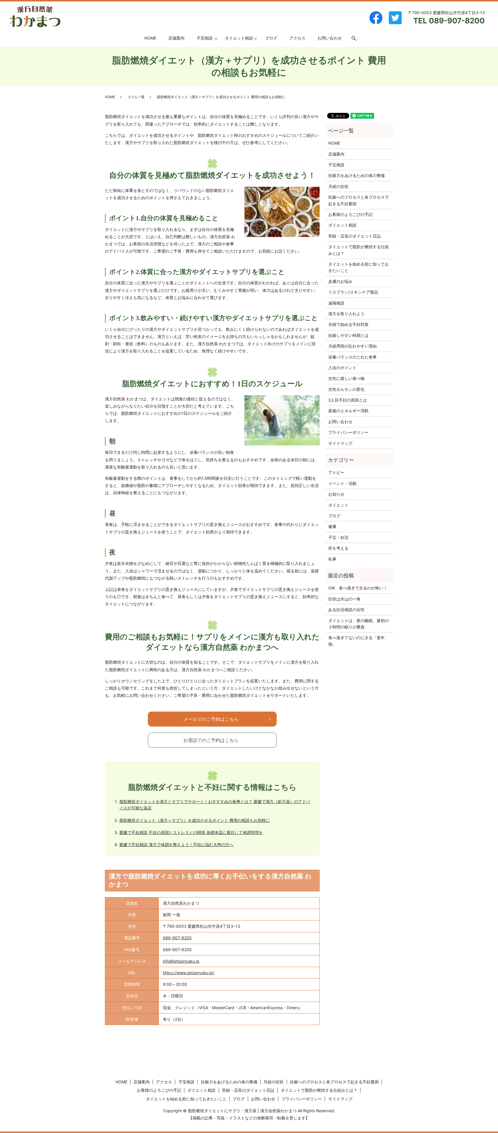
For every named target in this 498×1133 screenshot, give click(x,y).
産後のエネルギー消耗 (348, 410)
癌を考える (338, 548)
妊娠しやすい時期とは (348, 335)
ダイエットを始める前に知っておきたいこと (358, 267)
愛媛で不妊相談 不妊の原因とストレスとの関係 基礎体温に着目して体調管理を (191, 832)
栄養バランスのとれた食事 (352, 356)
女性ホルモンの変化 (346, 389)
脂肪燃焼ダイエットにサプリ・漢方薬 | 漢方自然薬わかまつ (242, 1110)
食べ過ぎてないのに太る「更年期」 (356, 640)
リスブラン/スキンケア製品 (353, 292)
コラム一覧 (136, 97)
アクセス (297, 38)
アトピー (336, 472)
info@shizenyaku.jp (181, 961)
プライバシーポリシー (348, 432)
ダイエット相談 (239, 38)
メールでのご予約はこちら (211, 719)
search (357, 38)
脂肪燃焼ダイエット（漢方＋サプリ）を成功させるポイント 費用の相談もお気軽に (194, 820)
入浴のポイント (342, 367)
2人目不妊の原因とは (347, 399)
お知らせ (336, 494)
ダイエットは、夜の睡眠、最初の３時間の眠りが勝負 (358, 623)
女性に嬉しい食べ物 (346, 378)
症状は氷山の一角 (344, 598)
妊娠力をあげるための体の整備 (356, 175)
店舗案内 (176, 38)
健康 (332, 526)
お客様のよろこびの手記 (350, 214)
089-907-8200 (177, 937)
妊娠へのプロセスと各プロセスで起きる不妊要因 (358, 200)
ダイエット (338, 505)
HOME (150, 38)
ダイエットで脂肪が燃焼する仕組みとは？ (358, 249)
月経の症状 (338, 186)
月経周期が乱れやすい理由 (352, 346)
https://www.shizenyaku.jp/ (188, 972)
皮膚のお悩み (340, 281)
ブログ (271, 38)
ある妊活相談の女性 (346, 609)
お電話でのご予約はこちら (211, 740)
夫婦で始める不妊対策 (348, 324)
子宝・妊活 (338, 537)
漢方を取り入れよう (346, 313)
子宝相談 (205, 38)
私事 (332, 559)
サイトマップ (340, 443)
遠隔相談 (336, 302)
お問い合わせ (330, 38)
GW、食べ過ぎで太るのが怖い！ (357, 587)
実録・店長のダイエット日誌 (354, 236)
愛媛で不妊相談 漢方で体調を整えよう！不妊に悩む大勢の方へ (176, 844)
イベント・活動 (342, 483)
